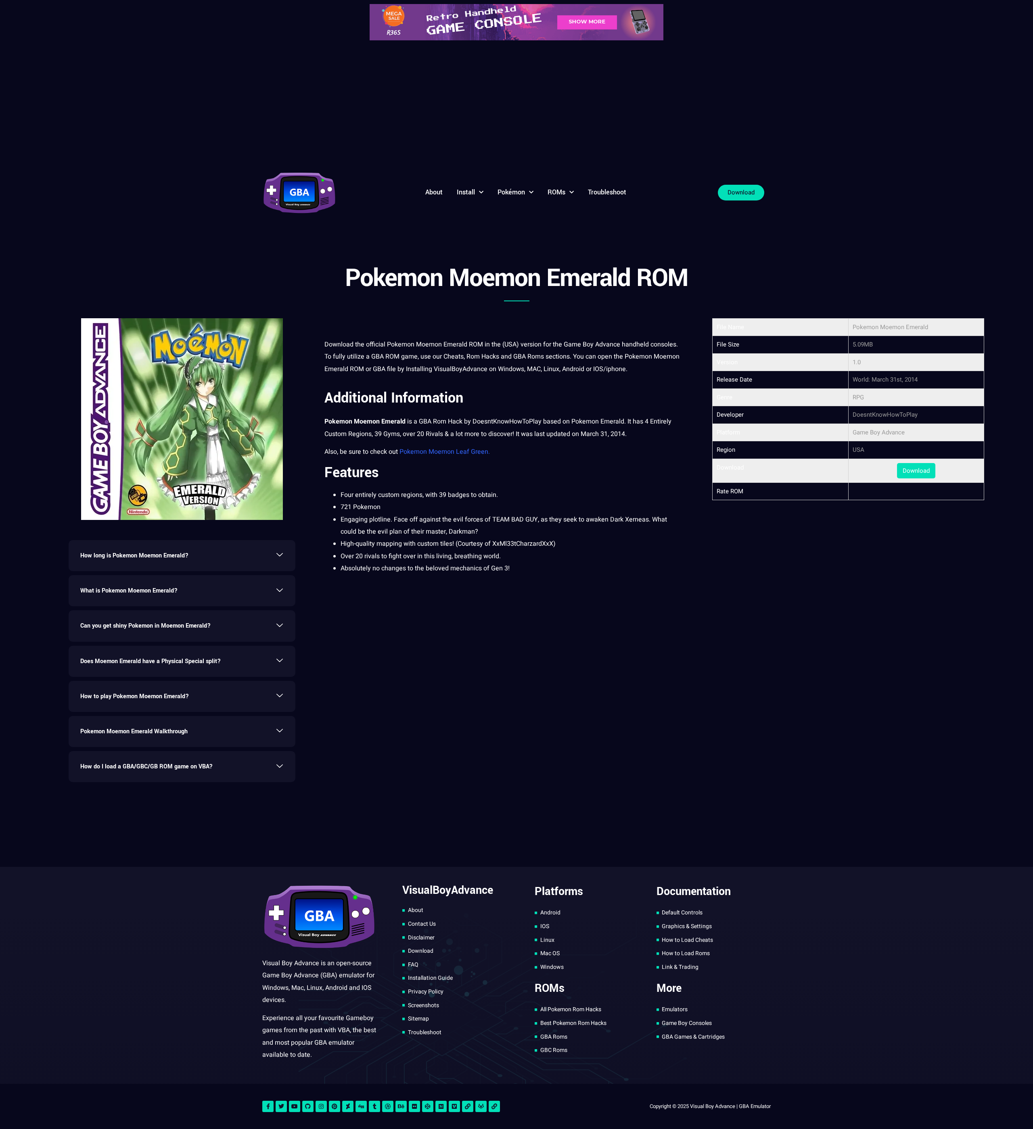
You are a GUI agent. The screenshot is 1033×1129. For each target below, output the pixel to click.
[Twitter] (281, 1106)
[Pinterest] (334, 1106)
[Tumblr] (374, 1106)
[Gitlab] (481, 1106)
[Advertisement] (516, 104)
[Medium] (441, 1106)
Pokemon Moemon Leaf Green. (444, 452)
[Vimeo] (454, 1106)
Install (466, 192)
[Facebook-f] (268, 1106)
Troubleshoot (607, 192)
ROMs (556, 192)
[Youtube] (294, 1106)
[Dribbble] (387, 1106)
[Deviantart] (347, 1106)
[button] (182, 555)
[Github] (308, 1106)
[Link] (467, 1106)
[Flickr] (414, 1106)
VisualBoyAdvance (460, 369)
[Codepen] (427, 1106)
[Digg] (361, 1106)
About (434, 192)
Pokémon (511, 192)
